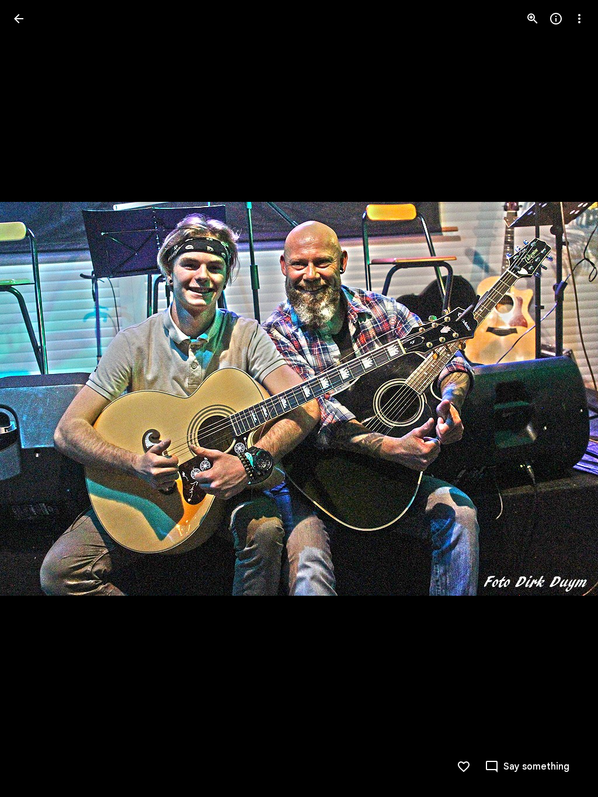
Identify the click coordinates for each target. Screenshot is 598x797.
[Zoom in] (532, 18)
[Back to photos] (19, 19)
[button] (32, 398)
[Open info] (556, 18)
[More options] (579, 18)
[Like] (464, 767)
